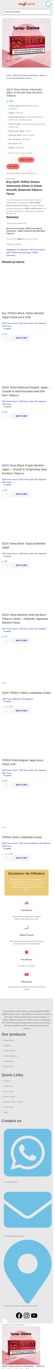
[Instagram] (26, 1315)
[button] (21, 338)
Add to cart (26, 160)
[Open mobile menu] (3, 3)
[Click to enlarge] (5, 1321)
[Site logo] (26, 4)
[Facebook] (19, 1315)
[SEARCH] (48, 11)
